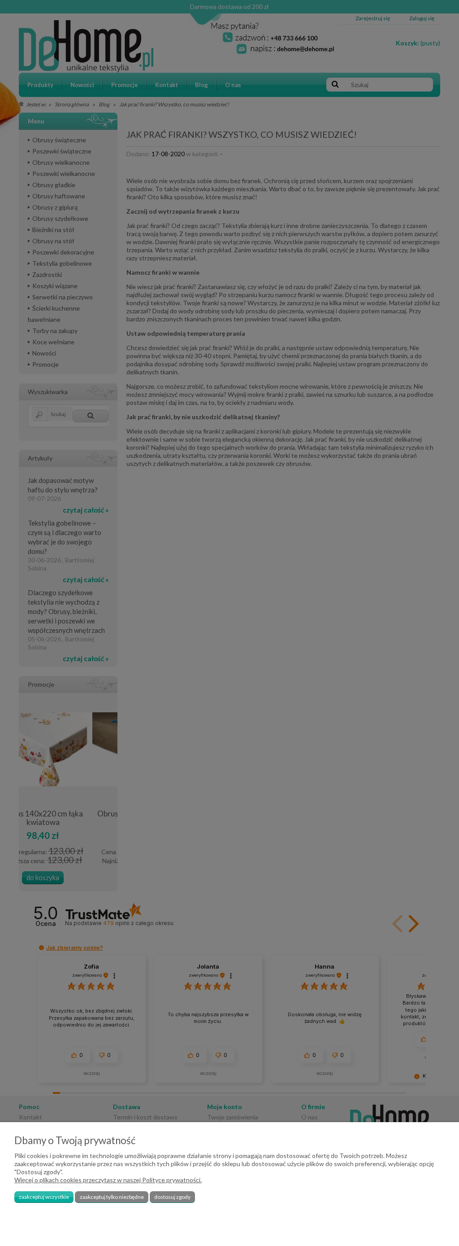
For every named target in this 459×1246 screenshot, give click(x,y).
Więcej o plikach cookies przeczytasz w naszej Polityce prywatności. (108, 1180)
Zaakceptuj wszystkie (44, 1196)
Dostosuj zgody (172, 1196)
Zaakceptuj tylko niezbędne (112, 1196)
